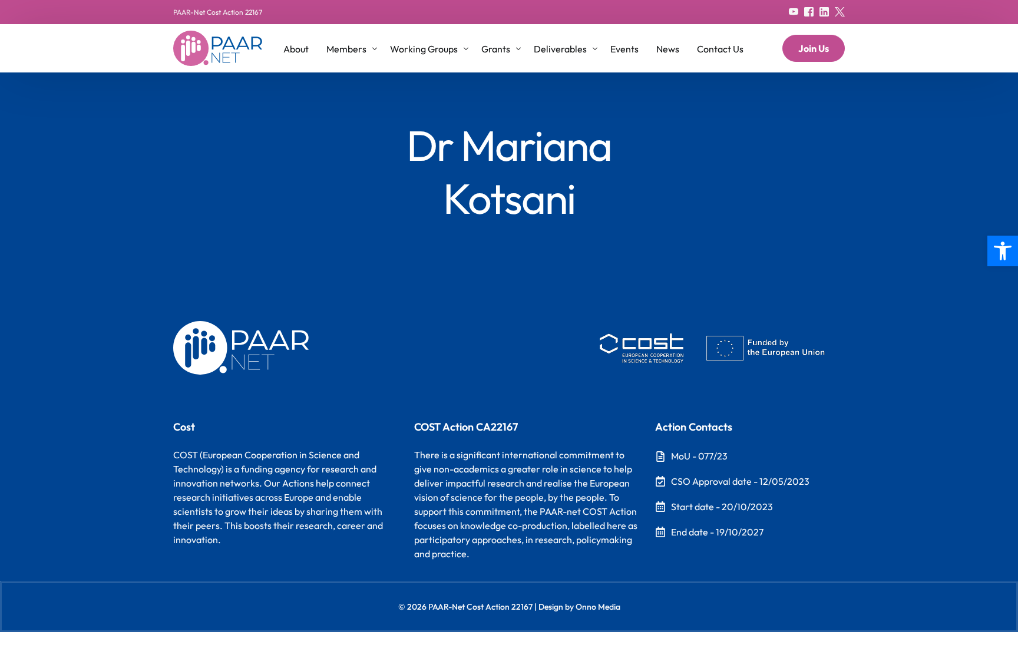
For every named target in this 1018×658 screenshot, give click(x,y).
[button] (1002, 251)
